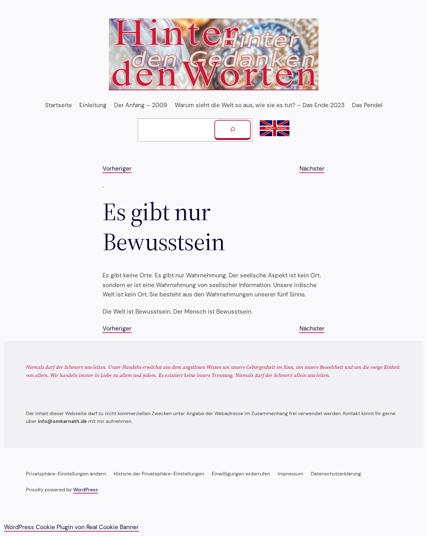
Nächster (311, 168)
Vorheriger (117, 168)
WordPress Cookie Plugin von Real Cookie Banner (71, 527)
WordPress (85, 489)
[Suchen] (232, 130)
